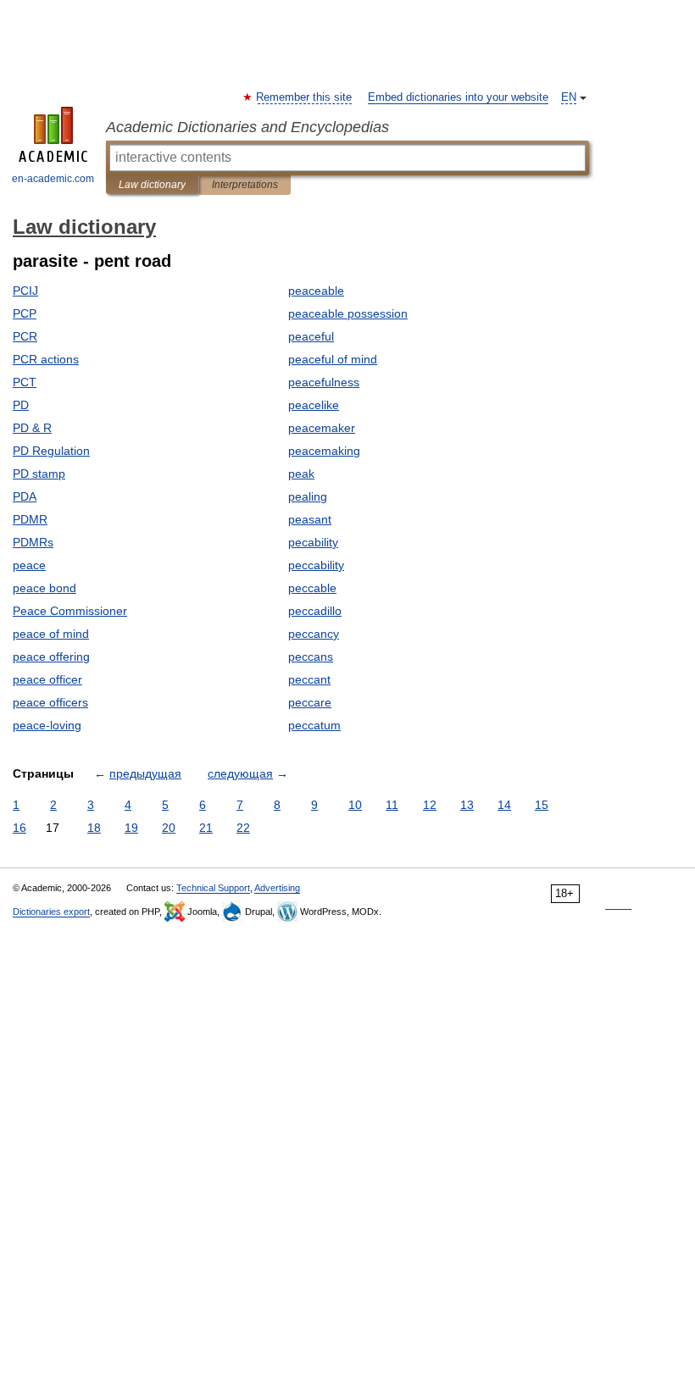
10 (355, 805)
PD (21, 405)
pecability (313, 542)
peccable (312, 588)
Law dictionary (152, 185)
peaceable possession (348, 313)
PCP (24, 313)
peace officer (47, 679)
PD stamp (39, 473)
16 (19, 827)
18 (94, 827)
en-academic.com (53, 179)
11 (392, 805)
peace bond (44, 588)
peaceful (311, 336)
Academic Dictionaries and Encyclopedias (247, 127)
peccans (310, 656)
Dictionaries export (51, 911)
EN (568, 97)
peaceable (316, 290)
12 (429, 805)
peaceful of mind (332, 359)
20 (168, 827)
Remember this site (305, 97)
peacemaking (324, 450)
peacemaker (321, 428)
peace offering (51, 656)
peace (29, 565)
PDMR (30, 519)
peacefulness (323, 382)
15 (541, 805)
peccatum (314, 725)
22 (243, 827)
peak (301, 473)
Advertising (277, 888)
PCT (24, 382)
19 (131, 827)
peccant (309, 679)
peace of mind (51, 633)
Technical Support (213, 888)
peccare (309, 702)
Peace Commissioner (70, 611)
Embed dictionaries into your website (458, 97)
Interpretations (245, 185)
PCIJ (25, 290)
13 (467, 805)
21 (206, 827)
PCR (25, 336)
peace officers (50, 702)
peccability (316, 565)
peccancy (313, 633)
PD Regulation (51, 450)
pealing (307, 496)
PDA (24, 496)
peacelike (313, 405)
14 (504, 805)
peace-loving (47, 725)
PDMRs (33, 542)
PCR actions (46, 359)
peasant (309, 519)
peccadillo (315, 611)
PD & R (32, 428)
